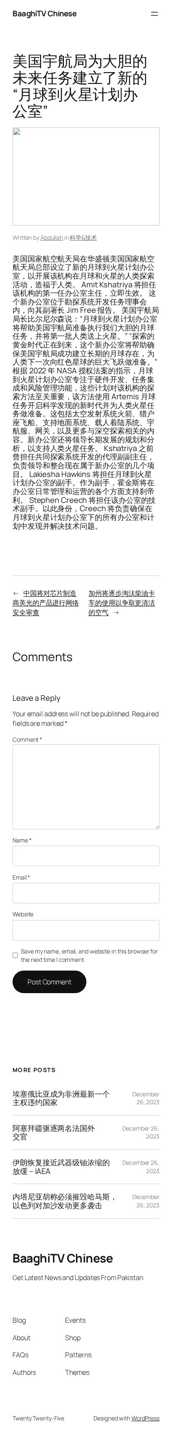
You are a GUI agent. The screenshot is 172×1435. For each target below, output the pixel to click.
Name (22, 840)
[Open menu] (154, 14)
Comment (27, 739)
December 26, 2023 (145, 1098)
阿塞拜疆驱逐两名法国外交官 (54, 1132)
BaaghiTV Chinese (44, 13)
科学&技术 (83, 237)
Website (23, 914)
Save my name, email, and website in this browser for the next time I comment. (89, 955)
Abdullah (51, 237)
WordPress (145, 1418)
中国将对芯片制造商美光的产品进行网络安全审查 (46, 602)
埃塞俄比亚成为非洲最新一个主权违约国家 (61, 1098)
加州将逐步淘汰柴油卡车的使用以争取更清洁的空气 (122, 602)
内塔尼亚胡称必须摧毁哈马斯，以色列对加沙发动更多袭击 (65, 1200)
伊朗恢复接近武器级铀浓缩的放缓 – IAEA (61, 1166)
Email (21, 877)
